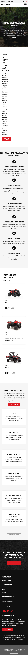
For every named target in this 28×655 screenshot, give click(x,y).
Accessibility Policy (8, 651)
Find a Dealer (14, 404)
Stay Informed (7, 629)
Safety (4, 589)
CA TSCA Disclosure (18, 651)
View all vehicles (14, 563)
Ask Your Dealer (6, 607)
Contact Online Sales (7, 601)
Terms (20, 649)
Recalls (4, 592)
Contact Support (6, 604)
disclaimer (6, 649)
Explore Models (6, 139)
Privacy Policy (13, 649)
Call (26, 1)
